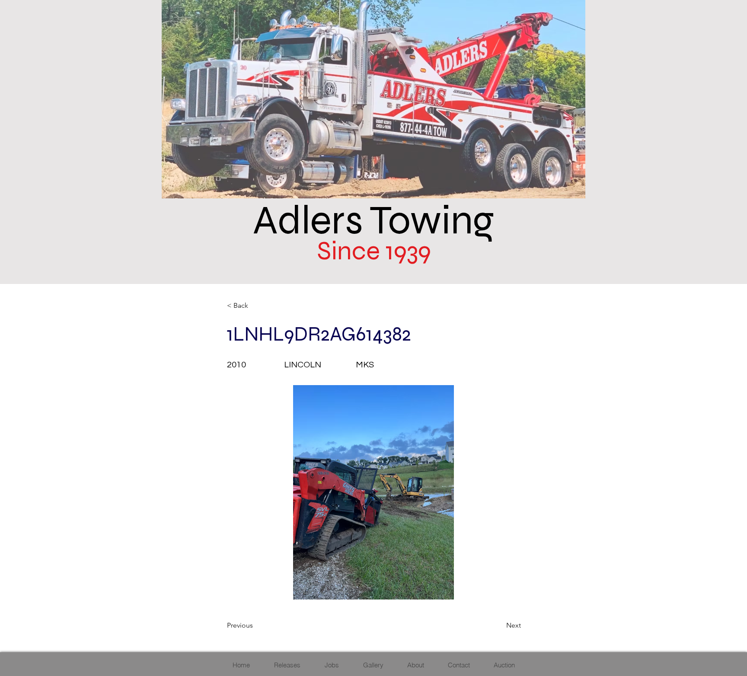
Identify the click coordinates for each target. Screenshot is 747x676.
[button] (255, 305)
